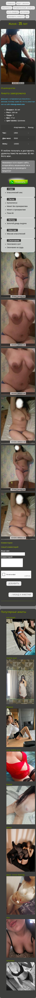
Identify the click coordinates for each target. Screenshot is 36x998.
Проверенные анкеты (24, 8)
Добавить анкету (16, 16)
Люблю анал (11, 658)
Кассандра (11, 618)
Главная (11, 3)
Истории (24, 12)
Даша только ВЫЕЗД (15, 875)
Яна (8, 918)
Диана (9, 827)
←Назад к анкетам (20, 595)
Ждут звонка (23, 3)
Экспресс (6, 8)
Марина (9, 707)
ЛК (27, 16)
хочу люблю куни (13, 750)
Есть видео (12, 12)
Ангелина (10, 961)
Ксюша (9, 784)
